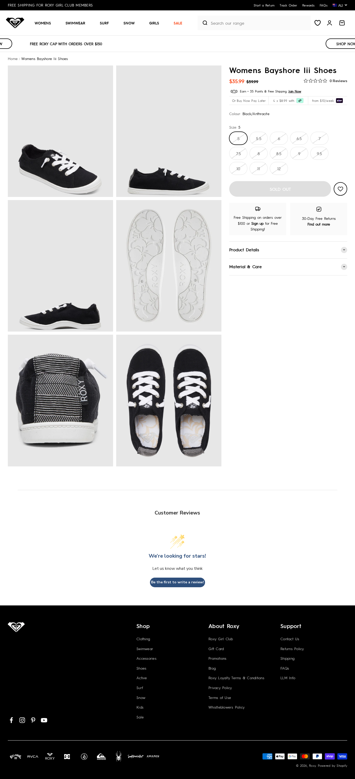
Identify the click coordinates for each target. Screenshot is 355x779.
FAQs (284, 668)
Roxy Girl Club (220, 638)
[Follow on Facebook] (11, 720)
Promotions (217, 658)
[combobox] (259, 23)
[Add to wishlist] (340, 189)
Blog (212, 668)
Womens (43, 23)
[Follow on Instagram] (22, 720)
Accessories (146, 658)
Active (141, 677)
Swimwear (75, 23)
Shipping (287, 658)
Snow (129, 23)
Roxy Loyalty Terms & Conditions (236, 677)
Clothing (143, 638)
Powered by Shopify (332, 765)
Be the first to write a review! (177, 582)
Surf (104, 23)
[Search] (203, 23)
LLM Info (287, 677)
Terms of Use (219, 697)
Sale (178, 23)
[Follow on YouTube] (44, 720)
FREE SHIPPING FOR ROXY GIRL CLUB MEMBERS (50, 5)
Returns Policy (292, 648)
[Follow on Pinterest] (33, 720)
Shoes (141, 668)
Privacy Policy (220, 687)
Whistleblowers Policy (226, 707)
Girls (154, 23)
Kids (139, 707)
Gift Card (216, 648)
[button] (44, 22)
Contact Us (289, 638)
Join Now (294, 91)
